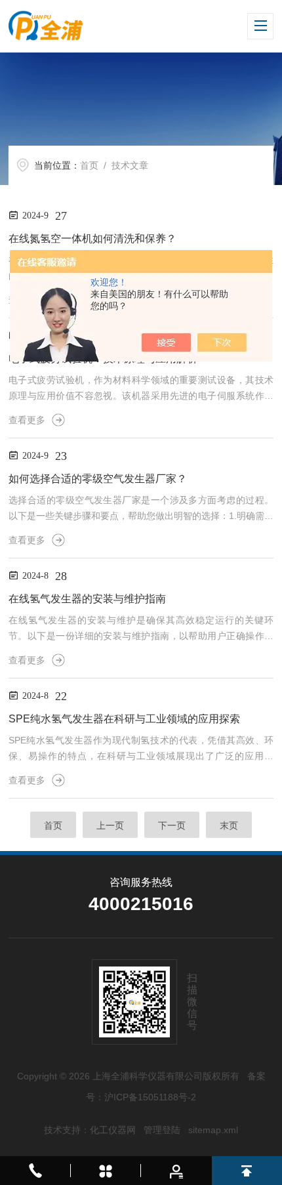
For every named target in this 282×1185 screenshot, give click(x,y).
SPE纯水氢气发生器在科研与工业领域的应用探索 (124, 718)
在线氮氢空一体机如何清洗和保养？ (92, 238)
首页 (89, 165)
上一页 (110, 825)
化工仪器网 (113, 1130)
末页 (229, 825)
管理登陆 (162, 1130)
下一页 (172, 825)
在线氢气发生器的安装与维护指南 (87, 598)
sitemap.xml (213, 1130)
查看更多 (27, 420)
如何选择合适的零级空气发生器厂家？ (98, 478)
